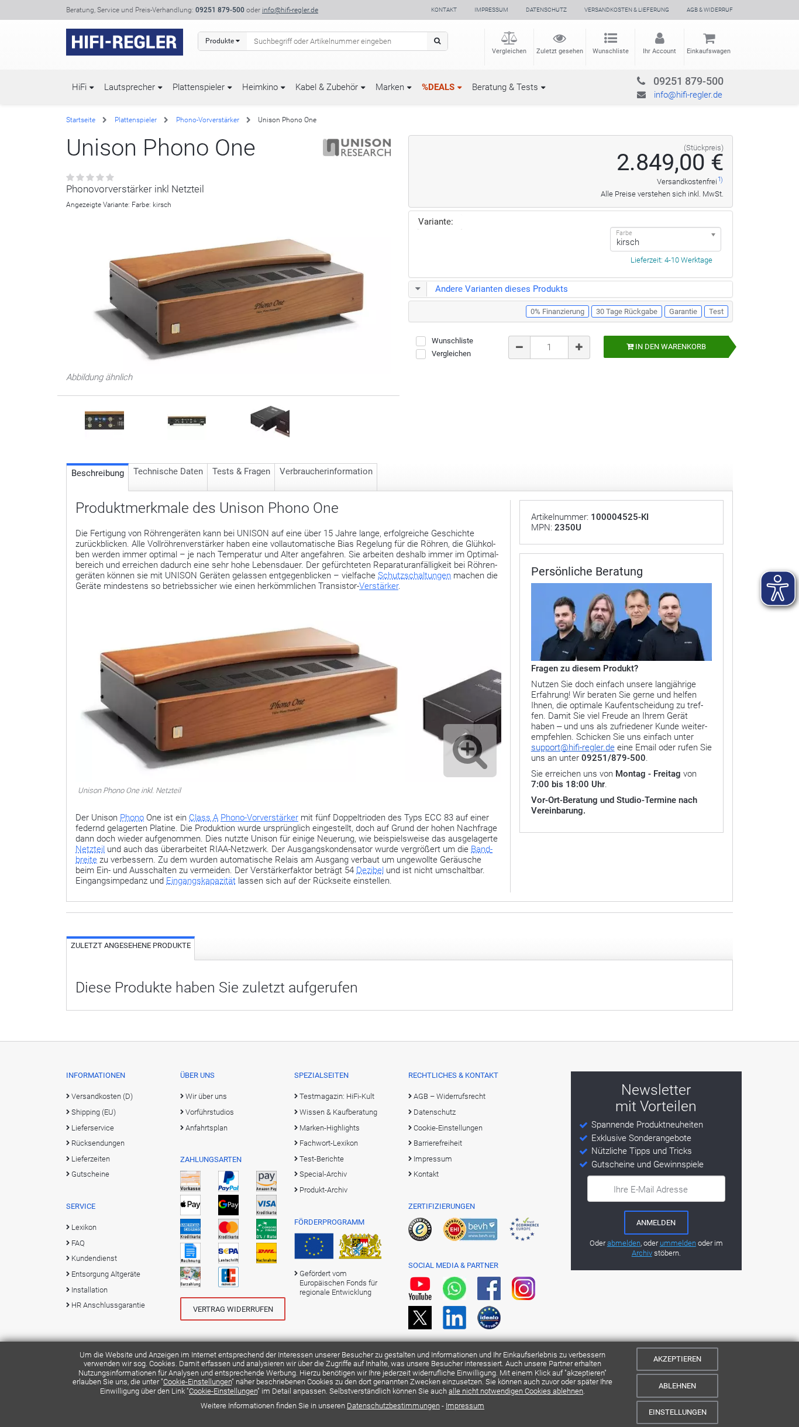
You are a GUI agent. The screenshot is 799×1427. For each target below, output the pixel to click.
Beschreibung (97, 473)
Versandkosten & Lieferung (626, 9)
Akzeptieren (677, 1358)
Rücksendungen (98, 1143)
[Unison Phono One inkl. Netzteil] (288, 779)
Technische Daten (168, 471)
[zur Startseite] (124, 42)
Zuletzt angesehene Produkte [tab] (131, 945)
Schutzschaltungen (414, 575)
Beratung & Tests (505, 87)
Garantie (683, 311)
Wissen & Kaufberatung (338, 1112)
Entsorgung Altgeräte (105, 1274)
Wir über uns (206, 1096)
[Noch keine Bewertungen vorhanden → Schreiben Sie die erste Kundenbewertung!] (91, 178)
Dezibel (370, 870)
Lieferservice (92, 1127)
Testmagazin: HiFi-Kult (336, 1096)
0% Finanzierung (557, 311)
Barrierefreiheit (438, 1143)
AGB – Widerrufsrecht (449, 1096)
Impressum (465, 1405)
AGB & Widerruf (710, 9)
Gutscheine (90, 1174)
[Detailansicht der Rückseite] (104, 419)
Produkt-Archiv (323, 1189)
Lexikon (84, 1227)
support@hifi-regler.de (573, 747)
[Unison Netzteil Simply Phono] (270, 419)
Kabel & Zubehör (326, 87)
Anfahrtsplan (206, 1127)
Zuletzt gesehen (559, 51)
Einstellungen (678, 1412)
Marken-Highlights (329, 1127)
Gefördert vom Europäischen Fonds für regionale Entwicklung (338, 1283)
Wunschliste (611, 51)
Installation (89, 1289)
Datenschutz (546, 9)
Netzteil (90, 849)
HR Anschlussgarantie (108, 1305)
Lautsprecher (129, 87)
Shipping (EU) (93, 1112)
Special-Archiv (323, 1174)
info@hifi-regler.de (290, 10)
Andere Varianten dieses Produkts (501, 289)
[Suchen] (437, 41)
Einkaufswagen (709, 51)
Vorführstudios (209, 1112)
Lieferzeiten (90, 1158)
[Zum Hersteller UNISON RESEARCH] (357, 147)
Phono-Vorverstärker (207, 120)
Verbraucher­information (326, 471)
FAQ (78, 1243)
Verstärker (378, 586)
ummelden (678, 1243)
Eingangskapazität (201, 880)
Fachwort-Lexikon (328, 1143)
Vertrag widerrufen (233, 1309)
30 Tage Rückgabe (626, 311)
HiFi (79, 87)
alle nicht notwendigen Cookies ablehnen (516, 1391)
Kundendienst (94, 1258)
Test (716, 311)
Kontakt (444, 9)
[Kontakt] (664, 79)
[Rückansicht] (186, 419)
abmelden (623, 1243)
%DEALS (438, 87)
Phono (132, 817)
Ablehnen (677, 1385)
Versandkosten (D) (102, 1096)
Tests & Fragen (241, 471)
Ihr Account (659, 51)
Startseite (80, 120)
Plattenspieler (199, 87)
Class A (203, 817)
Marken (390, 87)
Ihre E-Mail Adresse (651, 1189)
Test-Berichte (321, 1158)
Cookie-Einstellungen (197, 1381)
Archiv (642, 1253)
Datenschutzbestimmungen (393, 1405)
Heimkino (260, 87)
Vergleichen (509, 51)
